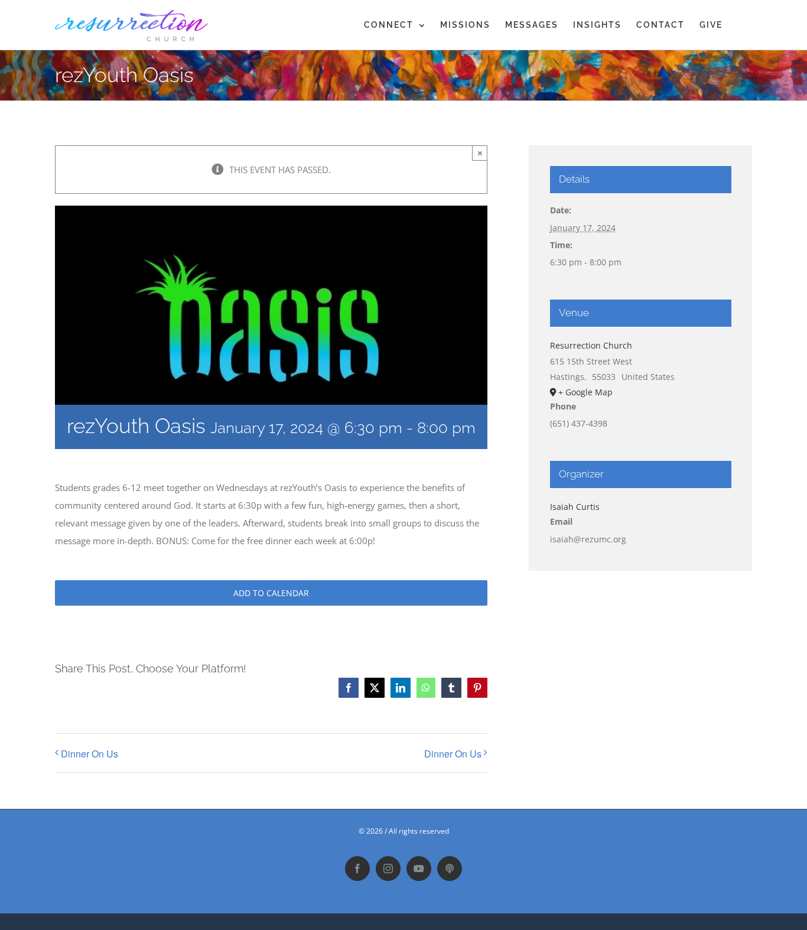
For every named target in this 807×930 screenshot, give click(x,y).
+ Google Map (585, 392)
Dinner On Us (89, 753)
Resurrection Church (591, 345)
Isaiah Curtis (575, 506)
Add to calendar (271, 593)
